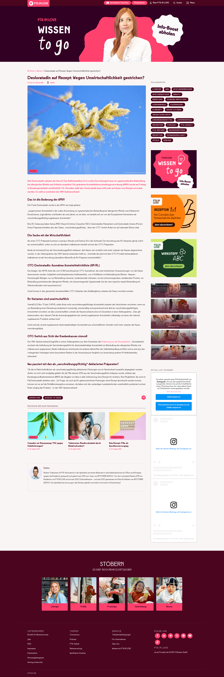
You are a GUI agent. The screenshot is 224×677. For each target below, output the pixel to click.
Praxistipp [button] (117, 437)
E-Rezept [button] (157, 110)
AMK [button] (167, 89)
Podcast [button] (172, 125)
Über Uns (115, 644)
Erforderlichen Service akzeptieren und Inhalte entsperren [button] (173, 406)
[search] (177, 3)
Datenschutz (32, 653)
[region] (112, 34)
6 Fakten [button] (157, 89)
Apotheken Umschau (119, 3)
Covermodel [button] (176, 104)
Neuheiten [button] (158, 125)
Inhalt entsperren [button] (173, 397)
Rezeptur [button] (158, 135)
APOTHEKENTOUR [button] (161, 94)
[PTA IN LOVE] (38, 3)
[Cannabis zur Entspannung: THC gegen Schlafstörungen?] (45, 439)
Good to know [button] (173, 110)
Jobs (29, 639)
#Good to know (53, 398)
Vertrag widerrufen (35, 662)
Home (32, 71)
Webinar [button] (167, 140)
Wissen (39, 71)
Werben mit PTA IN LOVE (121, 649)
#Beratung (34, 398)
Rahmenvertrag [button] (177, 130)
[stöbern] (55, 594)
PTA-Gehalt (74, 644)
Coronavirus (74, 635)
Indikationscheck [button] (162, 115)
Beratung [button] (158, 99)
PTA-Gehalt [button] (187, 125)
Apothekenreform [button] (182, 89)
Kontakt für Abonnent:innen (37, 635)
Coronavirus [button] (159, 104)
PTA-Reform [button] (159, 130)
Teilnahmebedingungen (121, 635)
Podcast (73, 639)
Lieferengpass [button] (184, 120)
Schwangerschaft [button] (176, 135)
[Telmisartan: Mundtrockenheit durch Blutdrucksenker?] (86, 439)
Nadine (52, 83)
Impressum (31, 649)
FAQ (29, 644)
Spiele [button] (156, 140)
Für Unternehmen (119, 639)
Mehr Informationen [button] (174, 392)
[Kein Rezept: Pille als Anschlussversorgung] (127, 439)
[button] (112, 34)
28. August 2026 (34, 449)
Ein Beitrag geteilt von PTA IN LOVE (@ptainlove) (174, 475)
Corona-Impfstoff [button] (177, 99)
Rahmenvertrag (76, 649)
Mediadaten (139, 3)
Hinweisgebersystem (35, 658)
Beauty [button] (177, 94)
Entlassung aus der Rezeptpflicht (115, 342)
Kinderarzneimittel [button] (163, 120)
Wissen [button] (33, 437)
